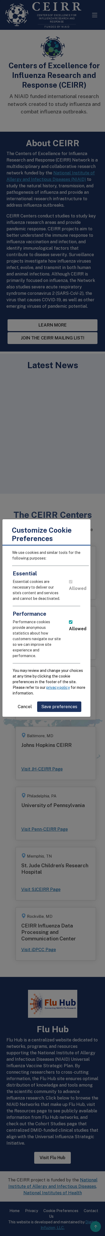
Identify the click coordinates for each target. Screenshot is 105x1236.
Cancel (25, 706)
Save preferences (59, 706)
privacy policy (58, 687)
